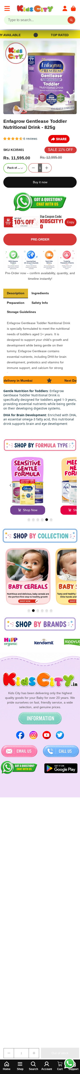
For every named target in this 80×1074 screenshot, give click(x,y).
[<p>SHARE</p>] (59, 139)
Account (65, 8)
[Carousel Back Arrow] (10, 485)
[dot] (29, 519)
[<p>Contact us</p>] (19, 751)
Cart (73, 8)
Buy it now (40, 182)
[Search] (71, 20)
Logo (35, 8)
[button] (13, 138)
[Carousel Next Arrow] (69, 485)
